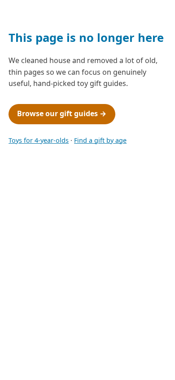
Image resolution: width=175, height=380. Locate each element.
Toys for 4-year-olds (39, 140)
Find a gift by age (100, 140)
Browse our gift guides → (61, 113)
